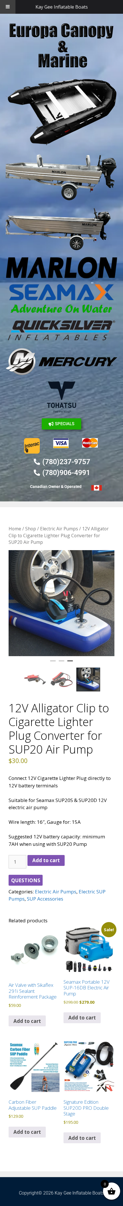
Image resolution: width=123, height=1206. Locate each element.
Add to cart (46, 860)
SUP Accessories (45, 898)
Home (15, 528)
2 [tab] (61, 663)
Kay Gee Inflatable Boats (61, 7)
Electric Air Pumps (59, 528)
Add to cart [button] (27, 1021)
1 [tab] (53, 663)
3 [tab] (70, 663)
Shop (30, 528)
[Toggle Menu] (7, 7)
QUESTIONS (25, 880)
